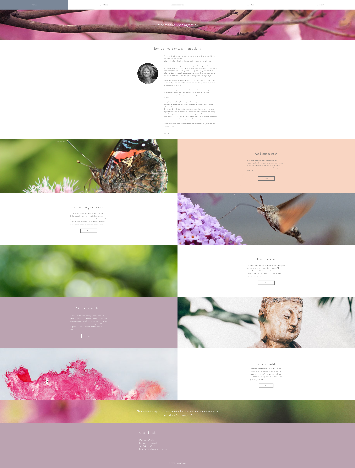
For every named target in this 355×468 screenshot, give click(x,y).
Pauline (183, 463)
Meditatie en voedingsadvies (177, 24)
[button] (103, 5)
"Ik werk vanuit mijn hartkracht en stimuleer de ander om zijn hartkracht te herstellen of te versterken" (177, 413)
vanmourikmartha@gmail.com (155, 449)
